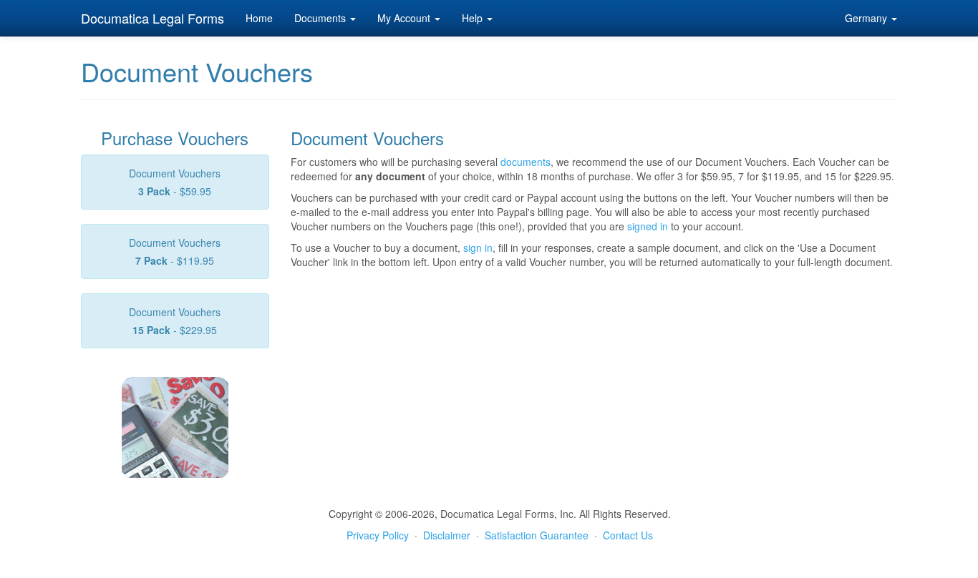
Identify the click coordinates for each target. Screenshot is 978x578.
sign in (478, 247)
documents (525, 162)
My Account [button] (405, 18)
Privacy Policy (378, 535)
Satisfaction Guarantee (537, 535)
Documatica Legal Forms (152, 18)
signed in (647, 226)
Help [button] (473, 18)
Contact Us (628, 535)
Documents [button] (321, 18)
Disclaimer (446, 535)
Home (259, 18)
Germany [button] (867, 18)
